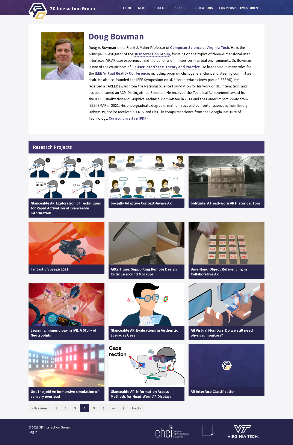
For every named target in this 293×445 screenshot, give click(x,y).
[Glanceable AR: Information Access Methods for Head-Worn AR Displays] (146, 365)
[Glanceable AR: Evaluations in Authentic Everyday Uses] (146, 304)
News (142, 8)
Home (127, 8)
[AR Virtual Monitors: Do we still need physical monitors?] (226, 304)
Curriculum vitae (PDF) (128, 118)
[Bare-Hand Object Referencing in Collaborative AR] (226, 243)
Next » (137, 408)
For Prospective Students (240, 8)
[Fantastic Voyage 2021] (66, 243)
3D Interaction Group (152, 53)
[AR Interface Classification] (226, 365)
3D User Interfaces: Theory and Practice (165, 66)
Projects (160, 8)
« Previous (40, 408)
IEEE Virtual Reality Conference (122, 73)
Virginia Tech (218, 47)
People (179, 8)
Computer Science (186, 47)
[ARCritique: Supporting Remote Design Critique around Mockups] (146, 243)
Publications (202, 8)
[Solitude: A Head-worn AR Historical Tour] (226, 177)
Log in (33, 432)
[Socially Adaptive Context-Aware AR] (146, 177)
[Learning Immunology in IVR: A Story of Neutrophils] (66, 304)
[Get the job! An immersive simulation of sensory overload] (66, 365)
